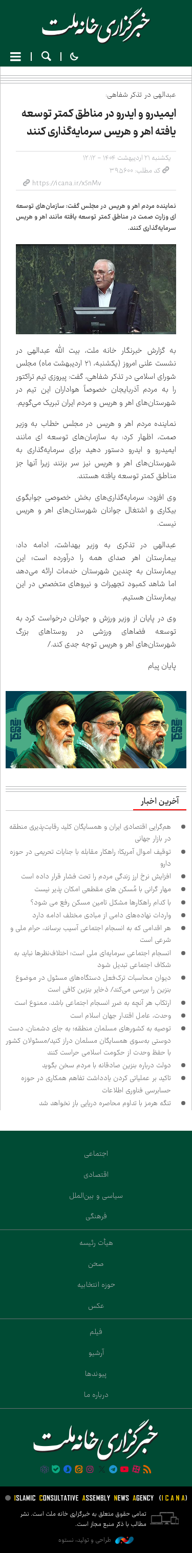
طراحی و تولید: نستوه (85, 1540)
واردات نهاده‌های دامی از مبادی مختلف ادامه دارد (101, 915)
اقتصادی (96, 1175)
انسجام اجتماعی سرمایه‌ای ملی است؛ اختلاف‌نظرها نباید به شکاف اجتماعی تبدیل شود (92, 959)
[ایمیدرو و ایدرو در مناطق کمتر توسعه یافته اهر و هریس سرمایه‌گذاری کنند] (96, 289)
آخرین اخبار (160, 801)
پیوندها (96, 1374)
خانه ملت (96, 25)
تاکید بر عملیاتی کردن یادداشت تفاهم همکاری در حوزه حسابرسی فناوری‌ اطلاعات (96, 1084)
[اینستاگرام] (90, 1470)
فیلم (96, 1332)
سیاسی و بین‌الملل (96, 1196)
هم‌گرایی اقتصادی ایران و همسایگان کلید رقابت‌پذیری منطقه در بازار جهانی (90, 832)
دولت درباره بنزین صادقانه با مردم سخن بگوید (106, 1065)
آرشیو (96, 1353)
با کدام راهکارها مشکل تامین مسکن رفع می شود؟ (100, 902)
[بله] (55, 1470)
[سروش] (67, 1470)
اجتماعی (96, 1154)
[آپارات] (136, 1470)
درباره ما (96, 1395)
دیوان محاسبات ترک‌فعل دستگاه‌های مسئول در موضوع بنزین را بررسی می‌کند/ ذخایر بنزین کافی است (93, 983)
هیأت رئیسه (96, 1243)
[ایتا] (78, 1470)
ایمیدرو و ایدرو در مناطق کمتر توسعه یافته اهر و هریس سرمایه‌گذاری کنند (99, 122)
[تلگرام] (113, 1470)
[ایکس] (102, 1470)
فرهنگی (96, 1216)
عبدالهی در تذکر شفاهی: (140, 95)
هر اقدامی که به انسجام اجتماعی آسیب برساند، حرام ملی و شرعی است (90, 934)
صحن (96, 1264)
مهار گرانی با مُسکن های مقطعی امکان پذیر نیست (102, 889)
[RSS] (147, 1470)
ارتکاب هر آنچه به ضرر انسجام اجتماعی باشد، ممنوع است (92, 1003)
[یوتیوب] (124, 1470)
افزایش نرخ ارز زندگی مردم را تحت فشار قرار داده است (96, 876)
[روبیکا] (44, 1470)
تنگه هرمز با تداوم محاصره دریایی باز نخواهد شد (105, 1103)
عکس (96, 1306)
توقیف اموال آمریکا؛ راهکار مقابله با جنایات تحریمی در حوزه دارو (90, 858)
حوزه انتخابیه (96, 1285)
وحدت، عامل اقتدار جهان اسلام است (120, 1015)
